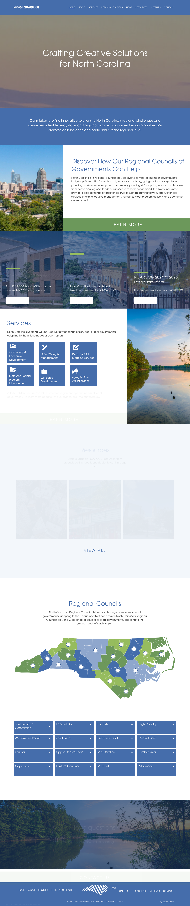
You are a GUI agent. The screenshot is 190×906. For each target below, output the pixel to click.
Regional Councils (112, 8)
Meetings (156, 8)
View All (95, 551)
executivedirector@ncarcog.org (24, 902)
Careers (123, 891)
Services (93, 8)
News (129, 8)
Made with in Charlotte (96, 901)
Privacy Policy (116, 901)
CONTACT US (95, 875)
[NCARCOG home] (26, 7)
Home (72, 8)
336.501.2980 (168, 902)
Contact (169, 8)
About (82, 8)
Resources (141, 8)
